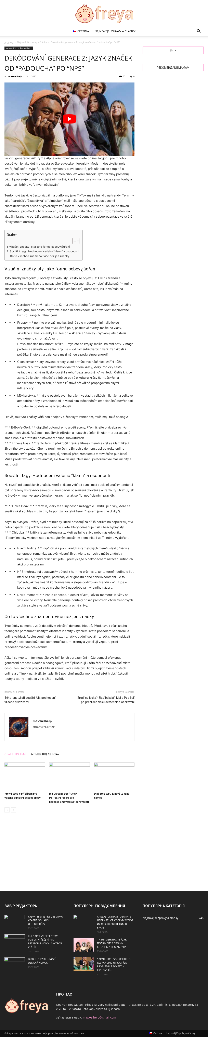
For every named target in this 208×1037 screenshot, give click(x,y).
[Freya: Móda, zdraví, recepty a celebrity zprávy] (104, 13)
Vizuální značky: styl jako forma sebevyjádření (39, 246)
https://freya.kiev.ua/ (44, 726)
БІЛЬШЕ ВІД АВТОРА (45, 754)
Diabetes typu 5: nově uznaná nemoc (42, 960)
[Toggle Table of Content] (73, 241)
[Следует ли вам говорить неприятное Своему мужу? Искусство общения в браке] (84, 922)
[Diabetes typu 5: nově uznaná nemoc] (114, 776)
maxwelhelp (15, 76)
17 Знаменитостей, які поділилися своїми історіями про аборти (112, 943)
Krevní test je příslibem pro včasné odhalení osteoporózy (45, 920)
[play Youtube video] (69, 119)
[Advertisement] (104, 852)
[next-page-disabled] (13, 809)
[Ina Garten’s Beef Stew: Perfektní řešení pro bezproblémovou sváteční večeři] (69, 776)
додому (8, 42)
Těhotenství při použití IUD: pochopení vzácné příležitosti (29, 700)
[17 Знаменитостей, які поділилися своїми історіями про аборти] (84, 945)
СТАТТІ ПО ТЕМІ (15, 754)
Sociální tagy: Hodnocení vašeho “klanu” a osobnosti (44, 251)
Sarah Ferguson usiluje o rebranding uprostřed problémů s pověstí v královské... (113, 964)
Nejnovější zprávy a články (115, 31)
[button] (199, 32)
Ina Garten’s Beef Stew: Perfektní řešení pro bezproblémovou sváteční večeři (69, 797)
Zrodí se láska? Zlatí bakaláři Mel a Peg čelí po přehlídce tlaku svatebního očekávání (105, 700)
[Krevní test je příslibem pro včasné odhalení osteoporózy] (24, 776)
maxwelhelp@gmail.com (99, 1017)
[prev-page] (7, 809)
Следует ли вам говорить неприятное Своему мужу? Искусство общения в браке (115, 922)
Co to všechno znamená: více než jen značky (39, 256)
